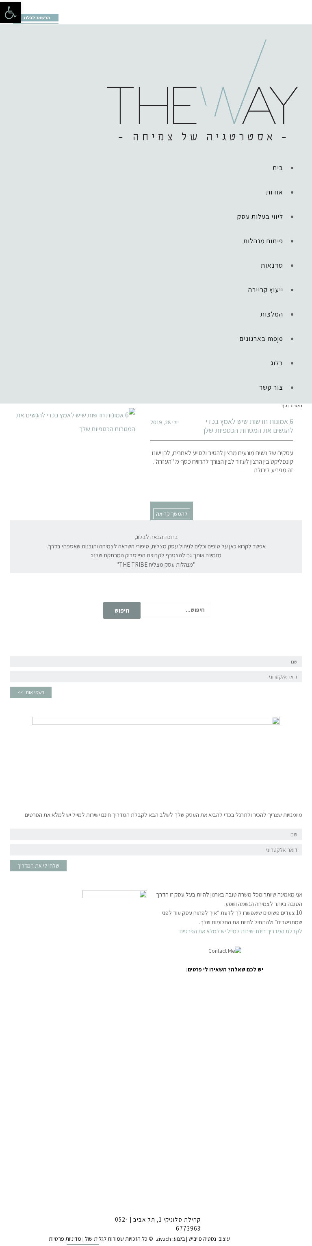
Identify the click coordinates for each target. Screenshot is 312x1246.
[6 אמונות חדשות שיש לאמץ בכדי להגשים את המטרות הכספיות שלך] (72, 422)
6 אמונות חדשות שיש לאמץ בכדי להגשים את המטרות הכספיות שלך (247, 426)
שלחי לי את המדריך (38, 865)
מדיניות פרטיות (65, 1238)
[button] (10, 12)
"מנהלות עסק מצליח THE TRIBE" (156, 564)
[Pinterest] (41, 6)
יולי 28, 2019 (164, 422)
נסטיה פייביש (202, 1238)
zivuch (163, 1238)
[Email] (53, 6)
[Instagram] (28, 6)
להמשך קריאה (171, 513)
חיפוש (122, 610)
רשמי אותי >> (30, 692)
